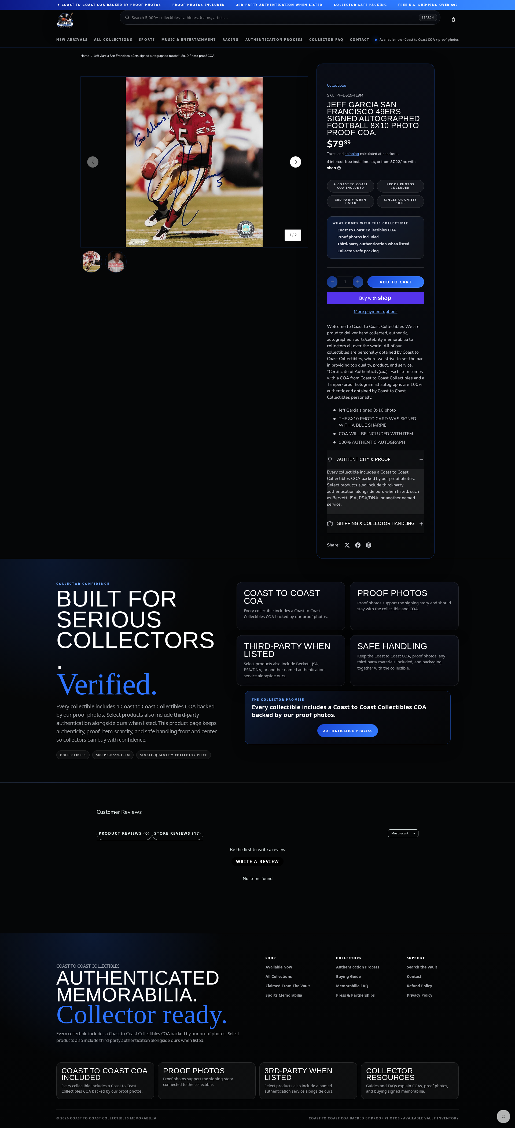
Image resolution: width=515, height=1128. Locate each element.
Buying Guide (348, 976)
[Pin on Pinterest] (368, 545)
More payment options (376, 312)
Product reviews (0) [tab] (124, 833)
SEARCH (428, 17)
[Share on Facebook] (357, 545)
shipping (352, 153)
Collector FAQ (326, 39)
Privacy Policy (419, 995)
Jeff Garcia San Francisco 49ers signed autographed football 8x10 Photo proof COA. (154, 55)
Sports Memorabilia (284, 995)
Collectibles (337, 85)
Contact (359, 39)
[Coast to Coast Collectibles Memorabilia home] (84, 20)
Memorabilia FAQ (352, 985)
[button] (453, 20)
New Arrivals (72, 39)
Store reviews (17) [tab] (177, 833)
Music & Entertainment (188, 39)
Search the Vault (422, 967)
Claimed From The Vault (288, 985)
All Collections (113, 39)
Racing (231, 39)
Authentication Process (274, 39)
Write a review (257, 861)
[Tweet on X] (347, 545)
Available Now (279, 967)
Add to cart (396, 281)
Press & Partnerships (355, 995)
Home (84, 55)
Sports (147, 39)
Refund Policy (419, 985)
